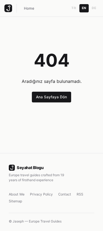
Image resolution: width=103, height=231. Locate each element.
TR (73, 8)
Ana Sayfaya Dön (51, 97)
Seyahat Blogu (30, 167)
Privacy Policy (41, 194)
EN (84, 8)
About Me (16, 194)
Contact (64, 194)
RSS (80, 194)
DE (94, 8)
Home (29, 8)
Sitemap (15, 201)
